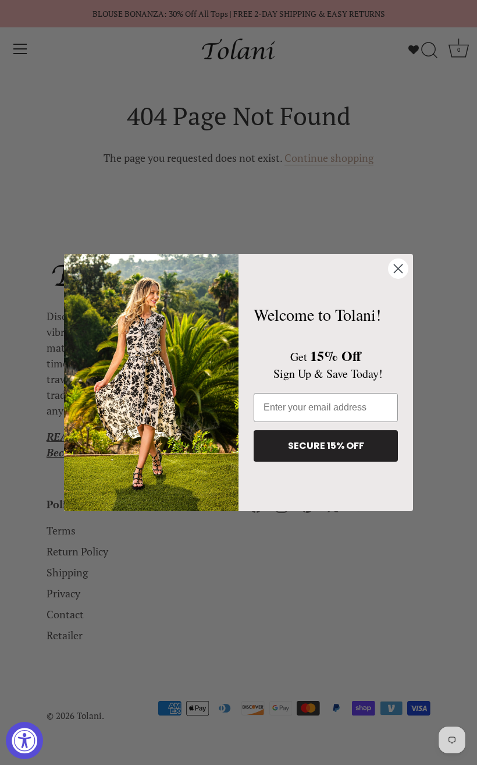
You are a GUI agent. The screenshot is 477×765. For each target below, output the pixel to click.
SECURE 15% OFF (326, 445)
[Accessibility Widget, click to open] (24, 740)
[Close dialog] (398, 268)
